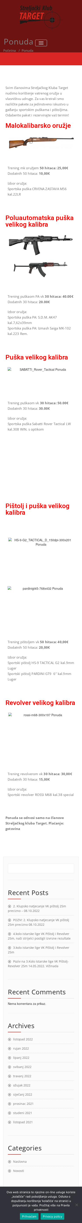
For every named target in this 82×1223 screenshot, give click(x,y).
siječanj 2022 (22, 1094)
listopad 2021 (23, 1122)
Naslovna (20, 1161)
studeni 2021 (22, 1113)
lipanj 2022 (21, 1058)
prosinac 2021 (23, 1104)
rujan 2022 (21, 1048)
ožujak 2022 (21, 1085)
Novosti (18, 1171)
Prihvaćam (29, 1216)
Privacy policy (52, 1216)
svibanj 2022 (22, 1067)
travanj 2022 (22, 1076)
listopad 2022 (23, 1039)
